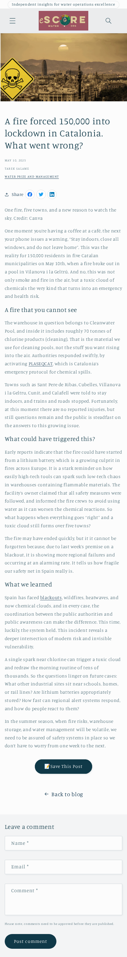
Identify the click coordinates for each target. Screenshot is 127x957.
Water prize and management (32, 176)
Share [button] (18, 194)
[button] (12, 20)
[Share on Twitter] (41, 194)
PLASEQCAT (41, 363)
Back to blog (67, 794)
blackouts (51, 597)
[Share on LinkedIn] (52, 194)
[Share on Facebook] (30, 194)
